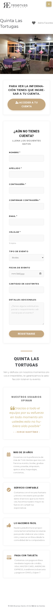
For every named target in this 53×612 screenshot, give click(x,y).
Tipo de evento (18, 251)
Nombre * (14, 152)
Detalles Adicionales (22, 300)
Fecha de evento (19, 267)
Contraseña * (17, 184)
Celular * (15, 232)
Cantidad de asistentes (24, 284)
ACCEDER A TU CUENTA (28, 104)
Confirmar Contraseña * (24, 200)
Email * (13, 216)
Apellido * (15, 168)
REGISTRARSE (26, 333)
